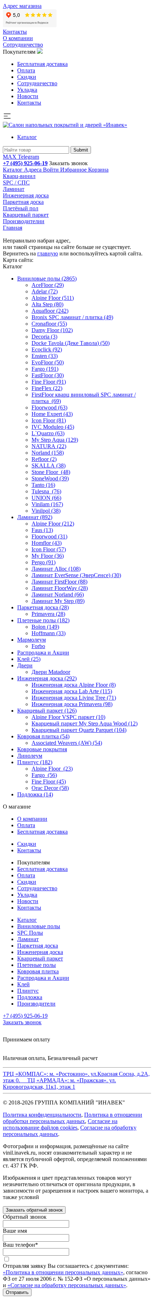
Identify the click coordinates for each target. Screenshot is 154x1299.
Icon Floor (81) (49, 420)
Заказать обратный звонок (34, 1210)
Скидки (26, 77)
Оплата (26, 70)
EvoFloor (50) (48, 362)
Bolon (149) (45, 627)
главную (47, 253)
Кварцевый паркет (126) (47, 711)
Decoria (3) (44, 337)
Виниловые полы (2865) (47, 278)
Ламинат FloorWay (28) (60, 588)
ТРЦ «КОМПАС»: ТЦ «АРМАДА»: (76, 1080)
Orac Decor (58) (50, 788)
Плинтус (28, 991)
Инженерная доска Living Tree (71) (74, 698)
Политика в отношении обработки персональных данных (72, 1118)
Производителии (23, 221)
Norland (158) (48, 453)
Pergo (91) (44, 562)
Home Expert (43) (52, 414)
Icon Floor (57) (49, 549)
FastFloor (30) (48, 375)
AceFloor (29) (48, 285)
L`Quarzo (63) (48, 433)
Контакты (15, 32)
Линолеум (29, 756)
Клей (23, 984)
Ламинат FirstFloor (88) (59, 582)
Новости (27, 96)
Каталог (27, 137)
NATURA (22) (49, 446)
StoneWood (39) (50, 478)
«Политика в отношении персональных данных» (63, 1272)
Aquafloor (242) (50, 311)
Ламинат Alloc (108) (56, 569)
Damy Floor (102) (52, 330)
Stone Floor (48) (51, 472)
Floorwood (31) (49, 536)
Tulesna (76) (46, 491)
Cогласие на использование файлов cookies (60, 1124)
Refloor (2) (44, 459)
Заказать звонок (68, 163)
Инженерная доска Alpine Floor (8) (74, 685)
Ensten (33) (45, 356)
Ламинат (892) (34, 517)
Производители (36, 1004)
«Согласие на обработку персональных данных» (67, 1285)
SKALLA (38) (49, 465)
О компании (18, 38)
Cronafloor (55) (49, 324)
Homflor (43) (47, 543)
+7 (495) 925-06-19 (25, 163)
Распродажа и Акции (43, 653)
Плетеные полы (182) (43, 620)
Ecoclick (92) (47, 349)
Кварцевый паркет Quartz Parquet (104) (79, 730)
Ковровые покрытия (42, 749)
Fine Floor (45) (49, 781)
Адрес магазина (22, 6)
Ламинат (13, 189)
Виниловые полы (38, 926)
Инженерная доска (26, 195)
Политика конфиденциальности (42, 1115)
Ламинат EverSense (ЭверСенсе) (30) (76, 575)
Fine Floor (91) (49, 382)
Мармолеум (31, 640)
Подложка (29, 997)
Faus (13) (42, 530)
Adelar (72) (45, 291)
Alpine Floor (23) (52, 769)
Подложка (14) (35, 794)
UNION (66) (46, 498)
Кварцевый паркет (26, 215)
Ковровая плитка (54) (43, 736)
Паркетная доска (23, 202)
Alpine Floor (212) (53, 524)
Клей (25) (28, 659)
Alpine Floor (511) (53, 298)
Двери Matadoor (51, 672)
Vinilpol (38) (46, 511)
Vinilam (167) (47, 504)
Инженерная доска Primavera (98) (72, 704)
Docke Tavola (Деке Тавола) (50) (71, 343)
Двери (25, 665)
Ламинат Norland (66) (58, 594)
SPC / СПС (16, 182)
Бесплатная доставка (42, 64)
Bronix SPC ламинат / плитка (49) (72, 317)
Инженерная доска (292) (47, 678)
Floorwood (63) (49, 407)
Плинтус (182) (34, 762)
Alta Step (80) (47, 304)
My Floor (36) (48, 556)
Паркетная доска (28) (43, 607)
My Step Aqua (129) (55, 440)
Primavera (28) (48, 614)
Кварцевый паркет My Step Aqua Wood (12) (85, 723)
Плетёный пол (20, 208)
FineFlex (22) (47, 388)
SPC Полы (30, 933)
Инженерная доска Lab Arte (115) (72, 691)
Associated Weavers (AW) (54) (67, 743)
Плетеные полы (36, 965)
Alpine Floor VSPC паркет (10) (68, 717)
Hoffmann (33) (49, 633)
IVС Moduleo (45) (53, 427)
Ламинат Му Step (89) (58, 601)
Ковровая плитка (38, 971)
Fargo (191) (45, 369)
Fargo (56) (44, 775)
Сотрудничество (23, 45)
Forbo (38, 646)
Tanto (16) (43, 485)
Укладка (27, 90)
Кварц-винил (19, 176)
